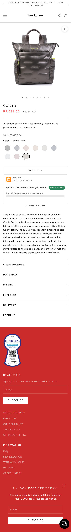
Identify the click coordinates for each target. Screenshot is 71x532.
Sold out (35, 170)
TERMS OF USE (11, 429)
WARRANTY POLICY (14, 462)
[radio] (7, 148)
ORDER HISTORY (12, 473)
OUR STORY (9, 418)
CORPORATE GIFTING (15, 435)
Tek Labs (41, 205)
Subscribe (35, 520)
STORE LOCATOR (12, 456)
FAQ (5, 451)
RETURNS (8, 467)
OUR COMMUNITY (13, 424)
